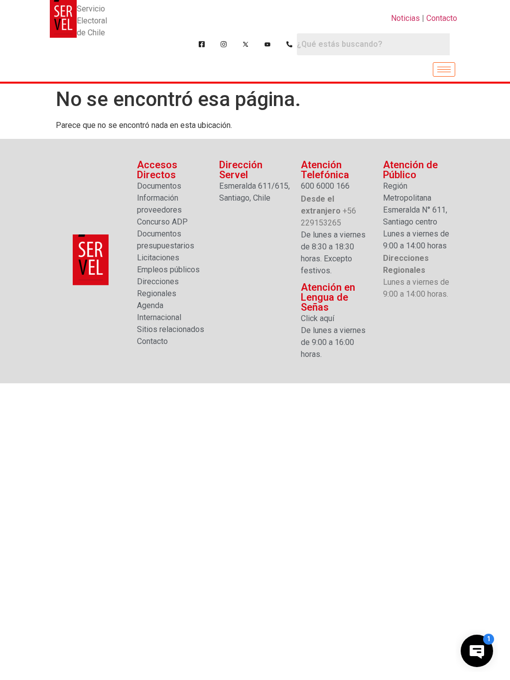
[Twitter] (245, 44)
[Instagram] (223, 44)
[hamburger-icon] (444, 69)
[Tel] (289, 44)
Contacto (441, 18)
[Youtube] (267, 44)
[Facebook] (201, 44)
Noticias (405, 18)
